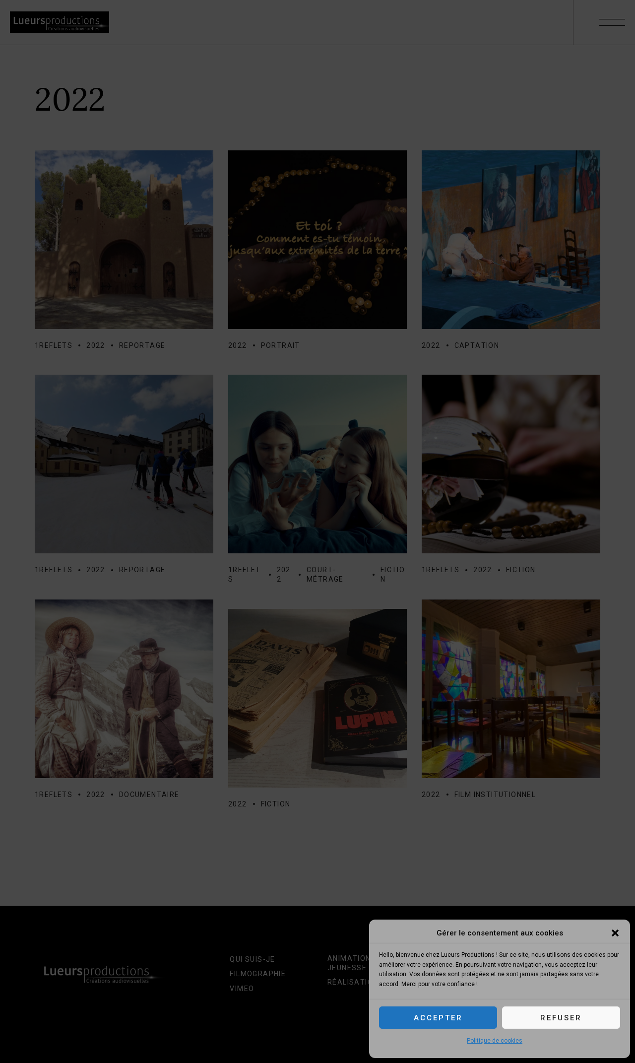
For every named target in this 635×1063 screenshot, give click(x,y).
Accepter (438, 1017)
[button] (615, 933)
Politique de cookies (494, 1040)
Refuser (561, 1017)
